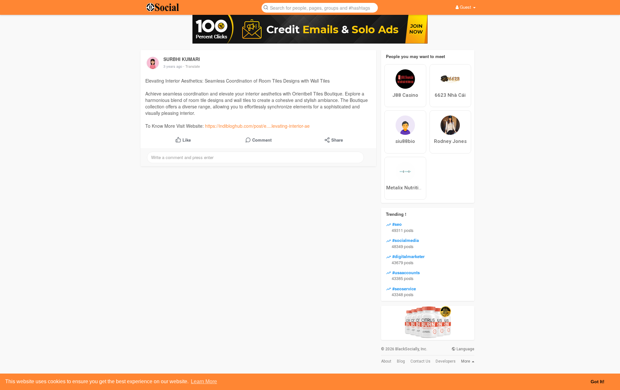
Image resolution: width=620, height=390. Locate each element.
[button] (319, 7)
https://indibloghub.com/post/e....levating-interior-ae (257, 126)
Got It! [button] (597, 381)
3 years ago (172, 66)
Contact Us (420, 361)
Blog (401, 361)
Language (465, 349)
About (386, 361)
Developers (446, 361)
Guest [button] (465, 7)
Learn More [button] (204, 381)
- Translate (191, 66)
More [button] (466, 361)
